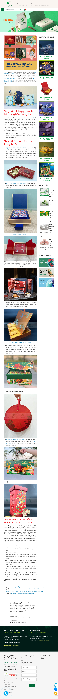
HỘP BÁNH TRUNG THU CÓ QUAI (15, 439)
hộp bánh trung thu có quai (23, 607)
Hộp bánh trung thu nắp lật (20, 234)
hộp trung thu (31, 610)
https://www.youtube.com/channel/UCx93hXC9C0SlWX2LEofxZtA (25, 591)
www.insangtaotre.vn (18, 586)
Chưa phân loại (16, 603)
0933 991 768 (25, 5)
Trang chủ (6, 23)
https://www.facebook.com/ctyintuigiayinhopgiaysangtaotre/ (29, 588)
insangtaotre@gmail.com (42, 5)
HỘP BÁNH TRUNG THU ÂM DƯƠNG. (16, 148)
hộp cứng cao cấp (29, 117)
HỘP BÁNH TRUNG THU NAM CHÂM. (16, 183)
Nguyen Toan (15, 602)
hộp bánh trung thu (17, 605)
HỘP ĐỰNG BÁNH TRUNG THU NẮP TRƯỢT (20, 342)
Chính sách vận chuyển (11, 679)
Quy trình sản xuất (9, 681)
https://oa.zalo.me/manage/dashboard (22, 593)
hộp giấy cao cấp (21, 610)
